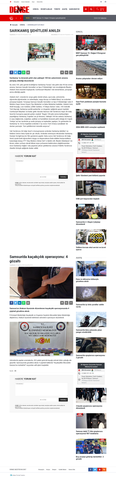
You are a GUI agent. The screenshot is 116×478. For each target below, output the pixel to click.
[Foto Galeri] (105, 2)
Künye (48, 469)
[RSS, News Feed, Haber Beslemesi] (104, 469)
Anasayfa (15, 25)
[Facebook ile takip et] (90, 469)
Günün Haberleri (25, 2)
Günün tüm (100, 18)
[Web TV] (101, 2)
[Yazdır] (28, 72)
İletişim (54, 469)
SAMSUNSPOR (74, 9)
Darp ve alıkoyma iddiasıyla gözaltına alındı (46, 18)
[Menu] (85, 9)
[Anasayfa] (11, 2)
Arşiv (33, 2)
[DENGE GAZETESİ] (19, 9)
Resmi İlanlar (46, 9)
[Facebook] (11, 72)
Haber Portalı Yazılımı (19, 475)
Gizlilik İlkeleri (62, 469)
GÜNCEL (36, 9)
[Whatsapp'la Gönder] (23, 72)
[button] (62, 72)
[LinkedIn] (19, 72)
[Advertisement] (41, 207)
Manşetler (16, 2)
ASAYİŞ (64, 9)
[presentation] (16, 18)
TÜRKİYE (57, 9)
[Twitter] (15, 72)
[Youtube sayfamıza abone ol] (99, 469)
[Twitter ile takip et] (95, 469)
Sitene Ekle (40, 2)
